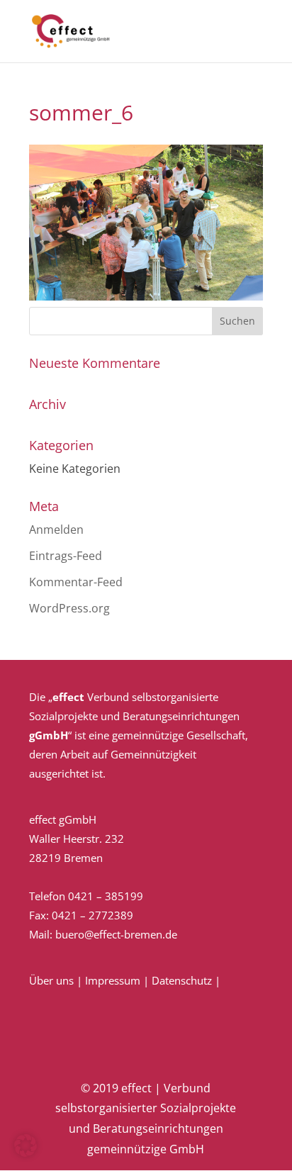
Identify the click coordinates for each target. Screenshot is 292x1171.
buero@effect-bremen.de (116, 934)
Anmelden (56, 529)
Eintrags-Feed (65, 556)
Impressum (112, 980)
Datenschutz (182, 980)
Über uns (51, 980)
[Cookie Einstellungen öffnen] (25, 1152)
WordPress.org (69, 608)
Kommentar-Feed (76, 582)
